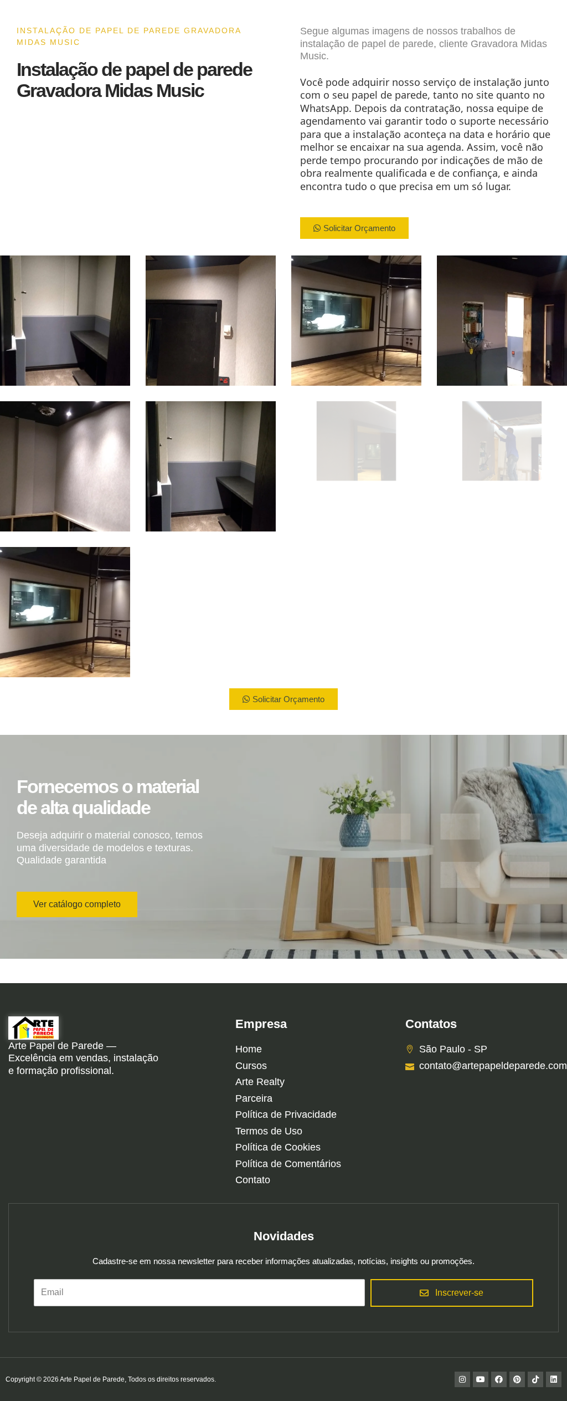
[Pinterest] (517, 1379)
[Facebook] (499, 1379)
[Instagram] (462, 1379)
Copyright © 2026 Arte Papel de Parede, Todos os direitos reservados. (111, 1379)
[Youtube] (480, 1379)
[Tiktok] (535, 1379)
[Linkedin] (553, 1379)
